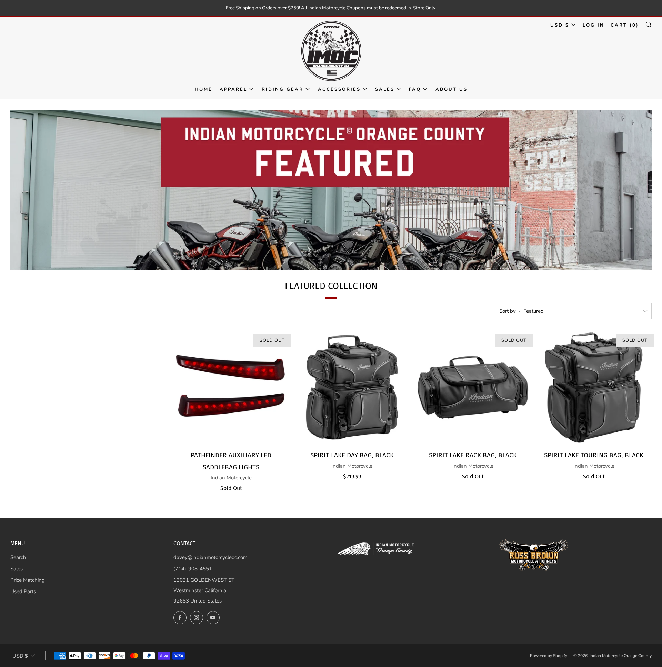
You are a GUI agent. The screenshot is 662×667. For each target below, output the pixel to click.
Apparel (233, 89)
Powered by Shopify (548, 655)
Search (18, 557)
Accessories (339, 89)
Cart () (625, 25)
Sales (384, 89)
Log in (593, 25)
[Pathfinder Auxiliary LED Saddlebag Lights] (231, 388)
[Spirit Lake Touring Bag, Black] (594, 388)
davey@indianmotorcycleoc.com (210, 557)
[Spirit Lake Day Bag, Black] (352, 388)
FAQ (415, 89)
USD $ (559, 25)
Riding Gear (282, 89)
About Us (451, 89)
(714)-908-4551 (192, 568)
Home (203, 89)
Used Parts (23, 591)
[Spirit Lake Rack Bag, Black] (473, 388)
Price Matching (27, 580)
